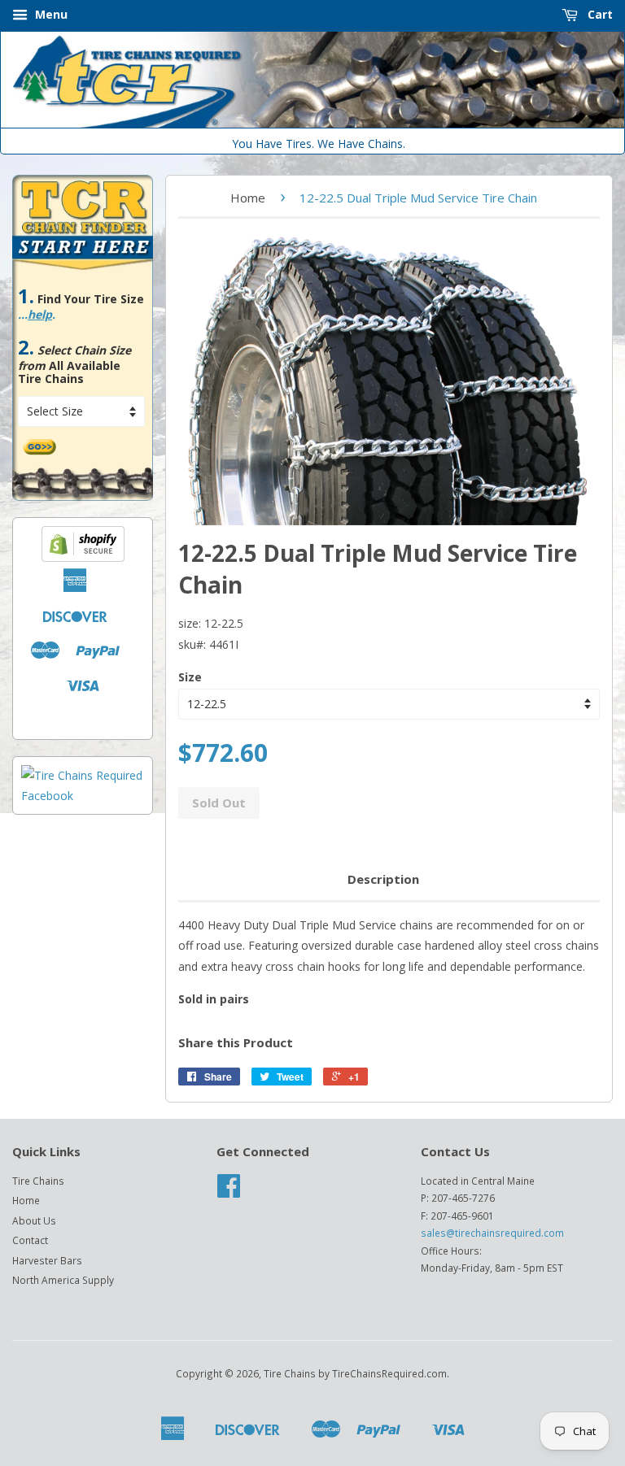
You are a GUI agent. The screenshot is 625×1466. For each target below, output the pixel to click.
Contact (30, 1239)
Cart (598, 14)
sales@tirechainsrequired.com (492, 1232)
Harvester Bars (47, 1260)
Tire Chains (38, 1180)
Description (383, 879)
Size (190, 677)
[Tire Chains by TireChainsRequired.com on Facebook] (228, 1191)
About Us (34, 1220)
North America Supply (63, 1279)
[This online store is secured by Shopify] (83, 557)
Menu (50, 14)
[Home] (312, 124)
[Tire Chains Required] (82, 795)
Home (247, 197)
